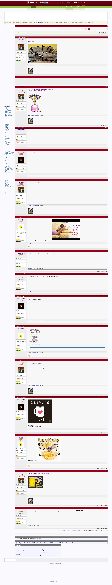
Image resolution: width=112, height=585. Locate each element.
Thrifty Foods (6, 184)
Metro (5, 150)
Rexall (5, 170)
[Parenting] (80, 5)
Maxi (5, 149)
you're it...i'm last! (70, 542)
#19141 (106, 37)
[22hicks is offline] (21, 47)
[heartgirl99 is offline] (21, 160)
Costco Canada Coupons (8, 118)
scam (66, 542)
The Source (6, 183)
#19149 (106, 296)
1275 (84, 530)
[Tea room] (75, 5)
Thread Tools (104, 35)
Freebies (51, 7)
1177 (76, 530)
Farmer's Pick (6, 123)
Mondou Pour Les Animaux (9, 152)
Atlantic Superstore (7, 110)
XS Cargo (6, 191)
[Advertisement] (37, 81)
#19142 (106, 86)
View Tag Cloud (18, 543)
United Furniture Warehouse (7, 188)
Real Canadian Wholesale (8, 169)
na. (64, 542)
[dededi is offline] (21, 227)
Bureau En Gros (7, 114)
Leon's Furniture (7, 142)
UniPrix (5, 187)
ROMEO (33, 65)
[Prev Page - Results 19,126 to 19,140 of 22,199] (70, 29)
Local (75, 7)
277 (72, 530)
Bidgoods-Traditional (7, 112)
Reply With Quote (104, 125)
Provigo (5, 165)
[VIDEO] (42, 550)
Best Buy (6, 111)
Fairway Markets (7, 120)
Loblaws (5, 143)
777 (74, 530)
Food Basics (6, 124)
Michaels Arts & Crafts (8, 151)
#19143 (106, 127)
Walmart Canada (7, 190)
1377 (101, 530)
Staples (5, 177)
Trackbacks (43, 552)
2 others (40, 268)
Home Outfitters (7, 134)
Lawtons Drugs (7, 141)
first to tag (37, 542)
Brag (68, 7)
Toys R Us (6, 185)
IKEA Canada (6, 137)
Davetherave (21, 129)
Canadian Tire (6, 116)
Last (105, 29)
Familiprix (6, 121)
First (68, 29)
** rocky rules (18, 542)
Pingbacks (17, 553)
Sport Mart (6, 176)
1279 (93, 530)
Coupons (45, 7)
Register (83, 2)
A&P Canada (6, 108)
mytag (62, 542)
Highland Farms (7, 132)
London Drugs (6, 144)
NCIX (5, 155)
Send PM (98, 125)
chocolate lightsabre (32, 542)
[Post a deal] (83, 5)
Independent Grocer (7, 138)
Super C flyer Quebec (8, 179)
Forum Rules (42, 555)
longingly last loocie (48, 542)
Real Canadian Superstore (8, 168)
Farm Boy (6, 122)
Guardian (6, 130)
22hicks (21, 39)
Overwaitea (6, 157)
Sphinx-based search (59, 581)
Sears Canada (6, 174)
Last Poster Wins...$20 (23, 32)
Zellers (5, 193)
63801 (103, 32)
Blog (29, 7)
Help (79, 2)
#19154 (106, 470)
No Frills (5, 156)
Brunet (5, 113)
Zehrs (5, 192)
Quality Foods (6, 166)
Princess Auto (6, 164)
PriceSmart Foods (7, 163)
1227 (79, 530)
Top (59, 7)
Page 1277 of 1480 (62, 530)
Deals (39, 7)
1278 (91, 530)
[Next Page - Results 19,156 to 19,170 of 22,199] (104, 29)
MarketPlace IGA (7, 148)
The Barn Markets (7, 180)
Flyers (55, 7)
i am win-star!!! (42, 542)
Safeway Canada (7, 172)
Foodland (6, 125)
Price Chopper (6, 162)
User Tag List (17, 26)
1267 (81, 530)
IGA (5, 136)
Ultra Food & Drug (7, 186)
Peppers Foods (7, 160)
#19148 (106, 273)
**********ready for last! (24, 542)
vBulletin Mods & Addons (57, 580)
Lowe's (5, 146)
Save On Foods (7, 173)
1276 (86, 530)
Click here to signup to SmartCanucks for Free (22, 77)
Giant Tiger (6, 128)
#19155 (106, 507)
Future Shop (6, 127)
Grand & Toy (6, 129)
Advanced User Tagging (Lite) (50, 580)
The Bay (5, 181)
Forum (33, 7)
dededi (36, 65)
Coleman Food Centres (8, 117)
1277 (88, 530)
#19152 (106, 397)
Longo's (5, 145)
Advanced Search (80, 9)
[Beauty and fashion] (77, 5)
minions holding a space (56, 542)
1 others (39, 65)
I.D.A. (5, 135)
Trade (82, 7)
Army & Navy (6, 109)
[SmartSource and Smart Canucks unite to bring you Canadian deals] (9, 101)
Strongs (5, 178)
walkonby (35, 320)
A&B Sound (6, 107)
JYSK (5, 140)
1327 (98, 530)
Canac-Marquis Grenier (8, 115)
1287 (96, 530)
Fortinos (5, 126)
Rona (5, 171)
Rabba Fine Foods (7, 167)
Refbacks (17, 554)
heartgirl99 (30, 65)
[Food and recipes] (79, 5)
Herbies (5, 131)
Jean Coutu (6, 139)
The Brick (6, 182)
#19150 (106, 326)
